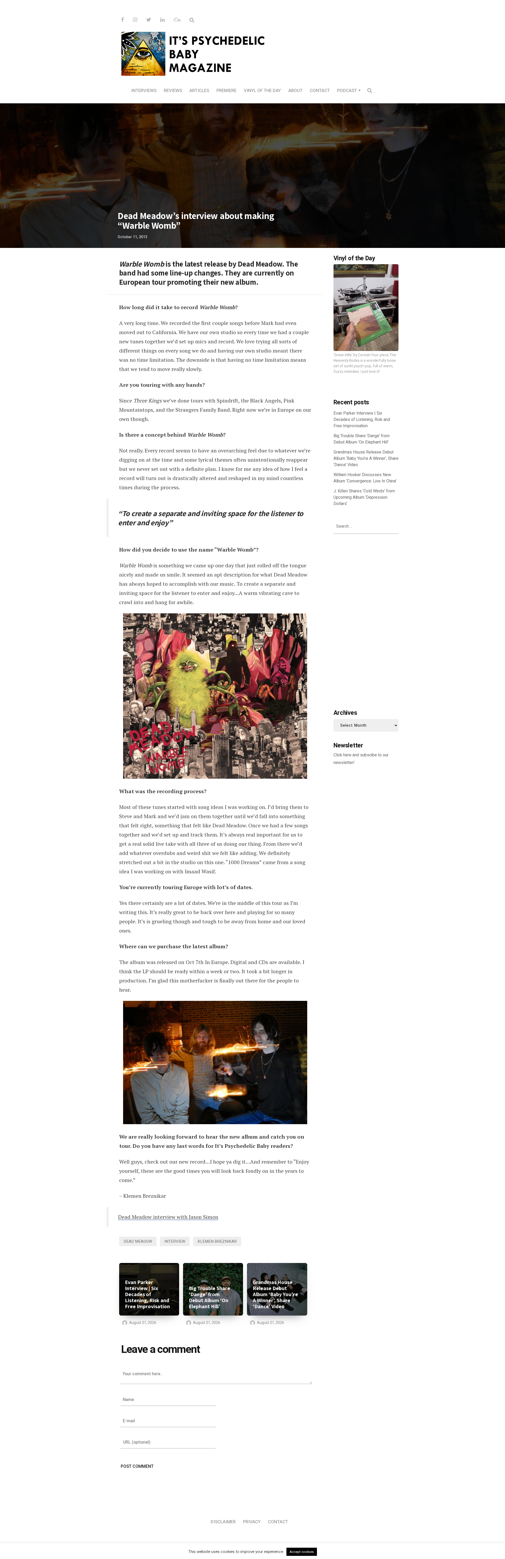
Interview (174, 1241)
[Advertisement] (366, 620)
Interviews (143, 90)
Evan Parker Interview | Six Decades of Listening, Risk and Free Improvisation (147, 1294)
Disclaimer (223, 1522)
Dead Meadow (138, 1241)
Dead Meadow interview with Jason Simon (168, 1216)
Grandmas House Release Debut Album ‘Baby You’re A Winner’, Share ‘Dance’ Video (275, 1294)
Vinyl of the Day (262, 90)
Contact (320, 90)
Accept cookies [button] (302, 1551)
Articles (199, 90)
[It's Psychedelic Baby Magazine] (252, 53)
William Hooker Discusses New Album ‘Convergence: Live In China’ (365, 478)
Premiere (226, 90)
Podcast (347, 90)
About (295, 90)
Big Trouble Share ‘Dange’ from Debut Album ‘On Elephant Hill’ (209, 1297)
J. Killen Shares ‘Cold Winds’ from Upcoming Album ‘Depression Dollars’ (364, 497)
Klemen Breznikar (217, 1241)
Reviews (173, 90)
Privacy (252, 1522)
